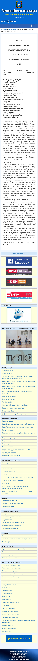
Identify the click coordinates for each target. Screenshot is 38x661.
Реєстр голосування (8, 472)
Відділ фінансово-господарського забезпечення (18, 424)
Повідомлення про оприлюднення (13, 523)
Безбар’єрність (7, 599)
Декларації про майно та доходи (12, 574)
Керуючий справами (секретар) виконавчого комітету (17, 392)
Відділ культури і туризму (10, 441)
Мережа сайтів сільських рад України (19, 659)
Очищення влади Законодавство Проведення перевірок (13, 578)
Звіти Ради (5, 483)
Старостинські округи (9, 411)
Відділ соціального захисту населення (14, 444)
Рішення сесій (13, 29)
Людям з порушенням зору (19, 253)
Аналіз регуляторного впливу (11, 526)
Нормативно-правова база (11, 565)
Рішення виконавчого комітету (12, 480)
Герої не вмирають (8, 608)
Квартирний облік (8, 625)
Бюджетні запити (8, 507)
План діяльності (7, 514)
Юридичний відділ (8, 430)
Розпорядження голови (9, 463)
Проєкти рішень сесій (9, 466)
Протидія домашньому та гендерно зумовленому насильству (18, 621)
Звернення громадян (9, 628)
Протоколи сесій (7, 469)
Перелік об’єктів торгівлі (10, 617)
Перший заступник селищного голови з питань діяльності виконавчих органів (17, 377)
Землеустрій (6, 542)
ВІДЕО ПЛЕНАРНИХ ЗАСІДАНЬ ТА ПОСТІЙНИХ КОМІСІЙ (17, 492)
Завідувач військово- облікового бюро (15, 405)
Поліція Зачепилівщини (9, 585)
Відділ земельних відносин (11, 456)
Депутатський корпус (9, 396)
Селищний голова (7, 370)
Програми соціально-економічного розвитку (17, 539)
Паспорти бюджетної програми (12, 504)
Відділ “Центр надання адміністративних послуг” (18, 427)
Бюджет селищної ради (10, 501)
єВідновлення (6, 631)
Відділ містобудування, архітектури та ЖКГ (16, 450)
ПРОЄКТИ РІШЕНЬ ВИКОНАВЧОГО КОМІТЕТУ (17, 478)
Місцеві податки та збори (10, 529)
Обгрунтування (7, 594)
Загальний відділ (7, 447)
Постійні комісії (7, 402)
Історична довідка (8, 555)
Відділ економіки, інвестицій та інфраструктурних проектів (18, 434)
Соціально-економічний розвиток (13, 536)
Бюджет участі (7, 591)
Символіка (5, 552)
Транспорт (5, 605)
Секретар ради (7, 373)
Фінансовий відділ (8, 421)
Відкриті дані (6, 596)
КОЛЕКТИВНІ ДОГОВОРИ (10, 614)
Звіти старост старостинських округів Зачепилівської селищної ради (15, 487)
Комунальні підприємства (10, 602)
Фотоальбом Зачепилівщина (11, 558)
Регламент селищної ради (10, 571)
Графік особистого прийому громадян (14, 414)
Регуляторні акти (7, 520)
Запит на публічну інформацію (12, 568)
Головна (4, 29)
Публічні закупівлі (7, 582)
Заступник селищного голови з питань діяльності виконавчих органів (18, 382)
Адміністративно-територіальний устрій (15, 549)
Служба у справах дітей (9, 453)
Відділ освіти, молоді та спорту (12, 438)
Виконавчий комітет (8, 399)
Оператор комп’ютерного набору (13, 408)
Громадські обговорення (10, 611)
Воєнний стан (6, 588)
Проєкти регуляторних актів (11, 517)
